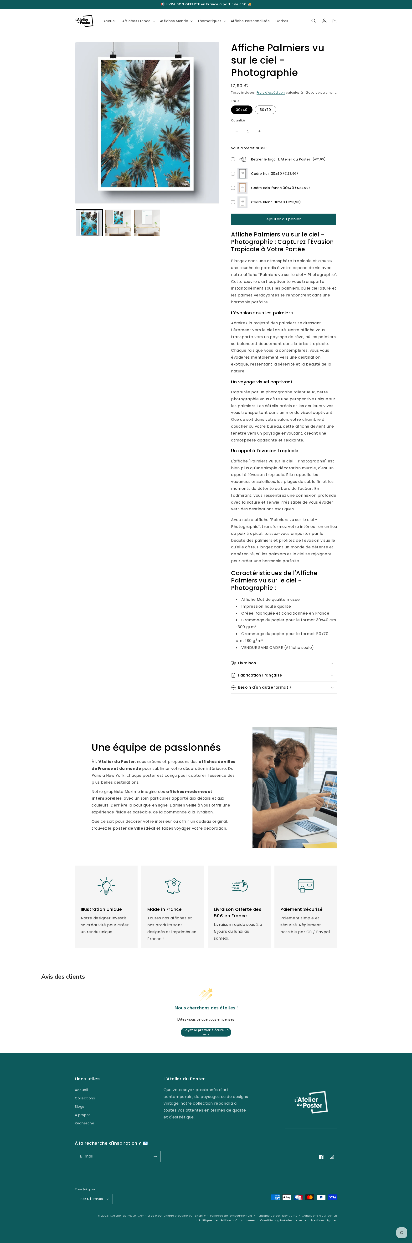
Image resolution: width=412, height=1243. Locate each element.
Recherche (84, 1123)
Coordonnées (245, 1220)
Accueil (81, 1090)
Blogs (79, 1106)
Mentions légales (324, 1220)
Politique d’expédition (215, 1220)
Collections (85, 1098)
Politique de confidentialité (277, 1216)
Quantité (238, 120)
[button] (138, 21)
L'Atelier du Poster (123, 1216)
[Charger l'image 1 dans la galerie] (89, 223)
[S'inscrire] (155, 1156)
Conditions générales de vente (283, 1220)
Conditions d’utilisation (319, 1216)
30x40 (241, 109)
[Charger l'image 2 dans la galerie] (118, 223)
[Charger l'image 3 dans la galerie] (147, 223)
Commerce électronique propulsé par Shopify (172, 1216)
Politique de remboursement (231, 1216)
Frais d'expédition (271, 92)
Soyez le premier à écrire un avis (206, 1032)
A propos (83, 1115)
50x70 (265, 109)
